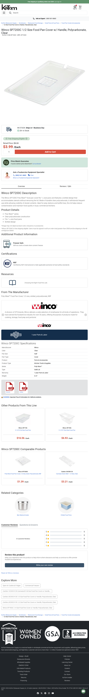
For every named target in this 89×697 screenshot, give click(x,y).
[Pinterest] (45, 693)
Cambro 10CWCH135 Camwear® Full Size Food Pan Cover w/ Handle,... (27, 591)
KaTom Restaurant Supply (9, 23)
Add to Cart (50, 152)
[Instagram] (49, 693)
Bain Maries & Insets (23, 515)
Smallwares (22, 23)
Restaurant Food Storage (35, 23)
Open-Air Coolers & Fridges (12, 585)
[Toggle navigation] (4, 13)
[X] (42, 693)
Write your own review (44, 565)
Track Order (23, 674)
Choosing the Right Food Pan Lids (36, 283)
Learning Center (67, 662)
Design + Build (23, 656)
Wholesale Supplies (23, 662)
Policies (67, 659)
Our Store (67, 674)
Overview (21, 186)
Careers (67, 668)
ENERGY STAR (23, 665)
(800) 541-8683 (20, 175)
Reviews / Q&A (65, 186)
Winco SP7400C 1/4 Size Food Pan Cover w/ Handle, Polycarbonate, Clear (27, 608)
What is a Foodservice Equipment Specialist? (26, 178)
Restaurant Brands (23, 659)
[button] (75, 7)
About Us (67, 665)
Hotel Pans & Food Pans (52, 23)
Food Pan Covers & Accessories (71, 23)
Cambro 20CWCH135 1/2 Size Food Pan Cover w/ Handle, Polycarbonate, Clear (29, 602)
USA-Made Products (23, 668)
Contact (67, 671)
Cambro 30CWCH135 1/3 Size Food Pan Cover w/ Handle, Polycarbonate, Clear (29, 597)
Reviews (67, 680)
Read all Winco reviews (10, 573)
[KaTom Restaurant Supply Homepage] (9, 7)
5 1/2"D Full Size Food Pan (23, 430)
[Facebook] (38, 693)
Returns (23, 677)
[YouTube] (53, 693)
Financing (23, 680)
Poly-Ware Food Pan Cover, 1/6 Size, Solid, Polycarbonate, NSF (23, 474)
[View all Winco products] (44, 325)
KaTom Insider (67, 677)
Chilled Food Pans (66, 515)
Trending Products (23, 671)
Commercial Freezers (32, 585)
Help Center (67, 656)
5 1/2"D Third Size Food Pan (67, 430)
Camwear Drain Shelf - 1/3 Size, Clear (67, 474)
